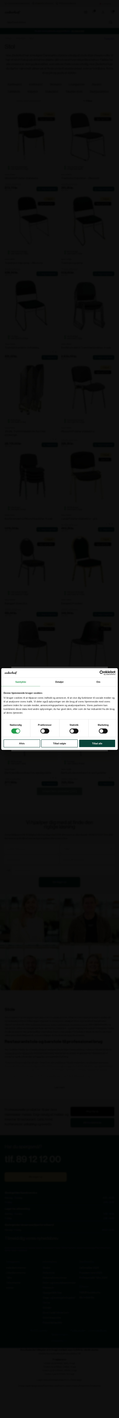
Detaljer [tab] (59, 681)
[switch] (44, 730)
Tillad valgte (59, 743)
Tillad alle (97, 743)
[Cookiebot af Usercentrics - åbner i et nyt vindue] (101, 672)
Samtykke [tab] (20, 681)
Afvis (22, 743)
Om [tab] (98, 681)
